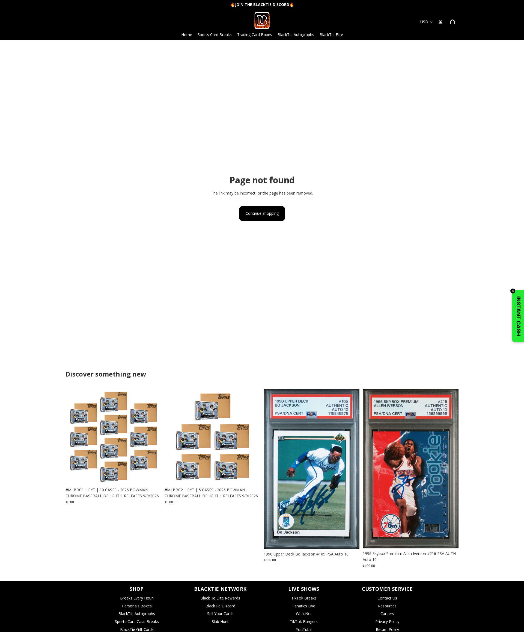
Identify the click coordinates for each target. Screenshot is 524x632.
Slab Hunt (220, 621)
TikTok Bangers (304, 621)
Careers (387, 613)
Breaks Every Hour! (137, 598)
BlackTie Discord (220, 606)
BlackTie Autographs (136, 613)
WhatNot (304, 613)
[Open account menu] (440, 22)
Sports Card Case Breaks (137, 621)
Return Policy (387, 629)
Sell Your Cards (220, 613)
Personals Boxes (137, 606)
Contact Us (387, 598)
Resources (387, 606)
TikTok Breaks (304, 598)
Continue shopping (262, 213)
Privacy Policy (387, 621)
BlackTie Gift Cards (137, 629)
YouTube (304, 629)
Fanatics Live (303, 606)
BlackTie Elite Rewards (220, 598)
